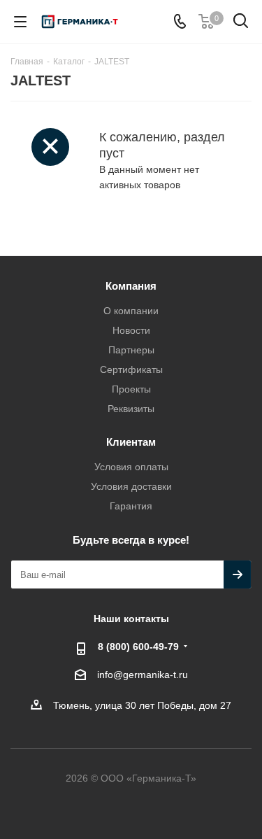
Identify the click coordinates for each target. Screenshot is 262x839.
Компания (131, 286)
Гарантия (131, 506)
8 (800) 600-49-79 (138, 646)
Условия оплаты (131, 466)
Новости (131, 330)
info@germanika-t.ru (142, 674)
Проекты (131, 389)
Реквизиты (131, 408)
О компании (131, 310)
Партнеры (131, 349)
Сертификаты (131, 369)
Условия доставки (131, 486)
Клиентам (131, 442)
